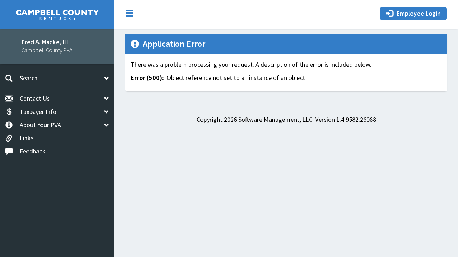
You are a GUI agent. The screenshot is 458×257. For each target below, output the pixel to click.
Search (29, 78)
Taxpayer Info (38, 111)
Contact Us (35, 98)
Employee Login (418, 13)
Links (27, 138)
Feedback (32, 151)
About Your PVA (40, 125)
